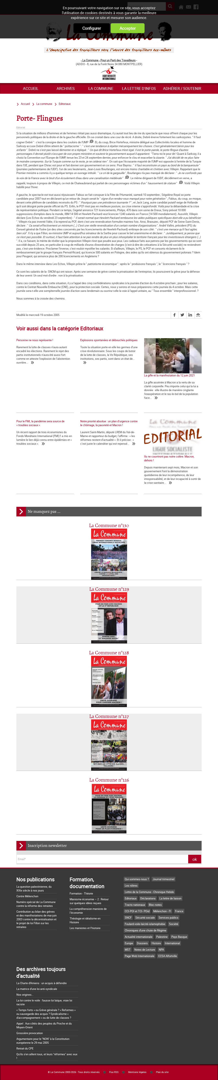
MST (128, 949)
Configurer (91, 28)
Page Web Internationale (139, 956)
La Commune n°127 (109, 716)
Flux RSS (114, 1072)
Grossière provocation (29, 1033)
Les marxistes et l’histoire (85, 928)
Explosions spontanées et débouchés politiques (109, 340)
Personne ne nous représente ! (34, 340)
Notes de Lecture (144, 949)
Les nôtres (131, 885)
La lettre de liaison (170, 898)
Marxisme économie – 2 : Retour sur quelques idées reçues (89, 901)
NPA (161, 949)
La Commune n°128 (109, 653)
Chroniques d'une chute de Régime (145, 930)
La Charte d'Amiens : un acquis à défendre (41, 983)
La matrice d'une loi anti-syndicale (36, 989)
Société (173, 924)
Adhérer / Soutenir (182, 88)
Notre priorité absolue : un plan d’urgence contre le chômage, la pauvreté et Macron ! (109, 423)
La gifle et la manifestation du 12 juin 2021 (169, 375)
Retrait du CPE (24, 1048)
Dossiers (142, 943)
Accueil (31, 88)
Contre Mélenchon (27, 896)
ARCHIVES (66, 88)
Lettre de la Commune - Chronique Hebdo (149, 892)
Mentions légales (137, 1072)
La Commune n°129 (109, 589)
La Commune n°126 (109, 780)
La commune (100, 88)
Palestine (162, 937)
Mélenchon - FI (162, 911)
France (179, 911)
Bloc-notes (155, 905)
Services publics (168, 917)
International (172, 943)
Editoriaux (64, 104)
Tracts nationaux (135, 905)
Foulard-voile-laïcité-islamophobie (145, 924)
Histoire (156, 943)
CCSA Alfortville (167, 956)
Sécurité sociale (145, 917)
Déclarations (148, 898)
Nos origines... (24, 995)
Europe (129, 943)
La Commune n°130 (109, 526)
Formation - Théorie (81, 893)
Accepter (128, 28)
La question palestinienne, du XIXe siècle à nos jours (34, 888)
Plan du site (162, 1072)
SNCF (128, 917)
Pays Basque (179, 937)
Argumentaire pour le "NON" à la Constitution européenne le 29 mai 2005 (42, 1041)
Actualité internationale (138, 937)
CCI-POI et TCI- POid (137, 911)
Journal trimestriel (163, 879)
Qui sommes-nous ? (137, 879)
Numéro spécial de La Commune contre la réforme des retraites (36, 904)
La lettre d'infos (139, 88)
